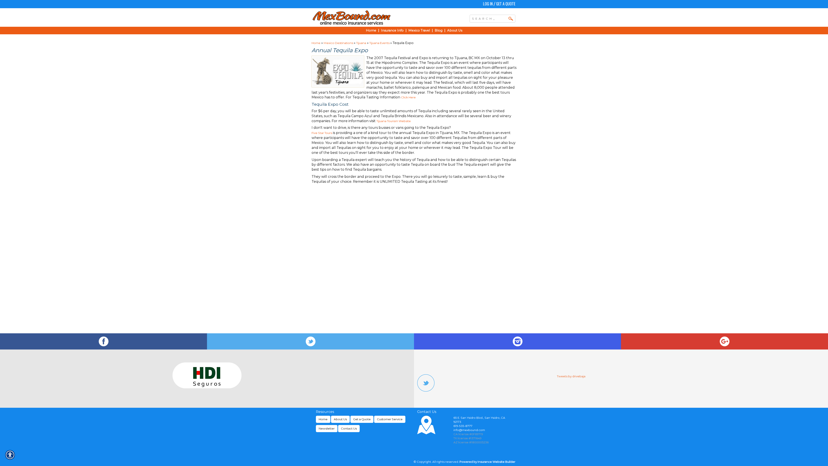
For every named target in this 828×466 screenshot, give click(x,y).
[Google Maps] (724, 341)
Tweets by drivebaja (571, 376)
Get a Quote (505, 3)
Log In (488, 3)
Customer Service (390, 419)
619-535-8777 (462, 426)
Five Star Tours (322, 133)
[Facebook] (103, 341)
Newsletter (327, 428)
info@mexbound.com (469, 430)
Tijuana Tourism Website (393, 121)
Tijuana (361, 43)
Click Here (408, 97)
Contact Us (349, 428)
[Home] (370, 17)
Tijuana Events (379, 43)
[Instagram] (517, 341)
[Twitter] (310, 341)
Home (316, 43)
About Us (340, 419)
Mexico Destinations (339, 43)
